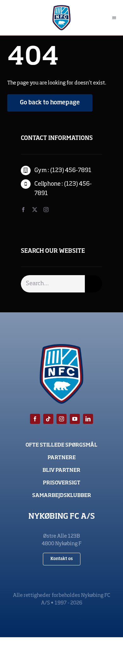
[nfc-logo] (62, 8)
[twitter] (34, 209)
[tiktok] (48, 419)
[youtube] (75, 419)
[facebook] (23, 209)
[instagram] (46, 209)
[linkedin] (88, 419)
